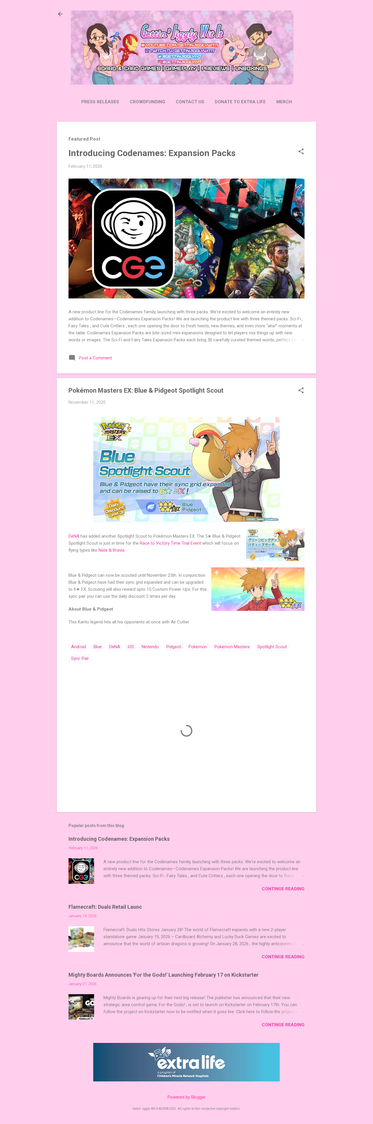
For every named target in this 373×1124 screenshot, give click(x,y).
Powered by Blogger (187, 1097)
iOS (131, 646)
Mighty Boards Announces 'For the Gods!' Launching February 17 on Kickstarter (163, 975)
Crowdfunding (147, 101)
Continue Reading (283, 888)
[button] (301, 152)
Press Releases (100, 101)
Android (78, 646)
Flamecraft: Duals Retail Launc (105, 907)
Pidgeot (173, 646)
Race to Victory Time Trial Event (170, 543)
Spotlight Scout (272, 646)
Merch (284, 101)
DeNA (73, 536)
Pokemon (198, 646)
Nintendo (150, 646)
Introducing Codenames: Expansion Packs (151, 153)
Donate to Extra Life (240, 101)
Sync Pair (80, 658)
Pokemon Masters (232, 646)
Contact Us (190, 101)
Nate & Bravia (111, 550)
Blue (98, 646)
